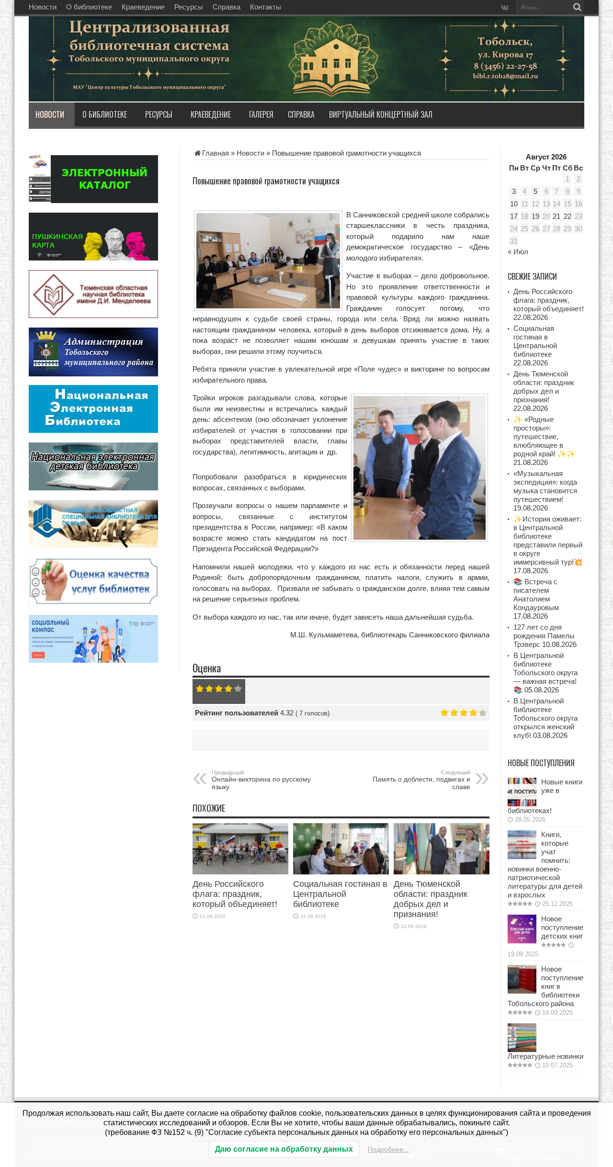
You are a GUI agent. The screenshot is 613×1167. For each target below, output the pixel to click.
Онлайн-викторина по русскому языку (261, 780)
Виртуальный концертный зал (380, 114)
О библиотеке (89, 7)
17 (514, 216)
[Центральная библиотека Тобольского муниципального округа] (144, 78)
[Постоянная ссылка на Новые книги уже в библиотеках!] (522, 804)
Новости (43, 7)
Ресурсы (188, 7)
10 (514, 204)
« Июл (518, 252)
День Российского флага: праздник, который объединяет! (235, 894)
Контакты (265, 7)
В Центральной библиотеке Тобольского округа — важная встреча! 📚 (545, 672)
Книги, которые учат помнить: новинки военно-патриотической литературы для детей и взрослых (545, 864)
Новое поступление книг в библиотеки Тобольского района (545, 986)
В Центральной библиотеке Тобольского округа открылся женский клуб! (545, 718)
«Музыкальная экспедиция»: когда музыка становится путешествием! (545, 486)
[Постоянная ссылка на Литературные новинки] (522, 1049)
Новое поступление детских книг (562, 927)
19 (535, 216)
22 (567, 216)
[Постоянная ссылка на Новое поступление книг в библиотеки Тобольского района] (522, 991)
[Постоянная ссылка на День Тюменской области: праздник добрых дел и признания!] (441, 872)
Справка (226, 7)
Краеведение (143, 7)
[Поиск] (577, 7)
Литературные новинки (545, 1056)
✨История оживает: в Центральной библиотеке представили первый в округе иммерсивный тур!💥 (548, 540)
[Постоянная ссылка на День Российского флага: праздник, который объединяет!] (240, 872)
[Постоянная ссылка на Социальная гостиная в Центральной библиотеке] (341, 872)
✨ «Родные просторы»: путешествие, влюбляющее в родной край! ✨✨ (544, 436)
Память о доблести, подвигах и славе (420, 780)
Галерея (261, 114)
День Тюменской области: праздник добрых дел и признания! (430, 899)
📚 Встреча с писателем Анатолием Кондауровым (536, 595)
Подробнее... (388, 1149)
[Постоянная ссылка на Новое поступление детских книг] (522, 941)
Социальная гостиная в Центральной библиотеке (340, 894)
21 (556, 216)
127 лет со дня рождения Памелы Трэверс (544, 635)
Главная (215, 153)
